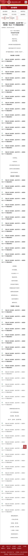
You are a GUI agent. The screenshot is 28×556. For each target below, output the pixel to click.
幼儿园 (14, 546)
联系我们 (19, 548)
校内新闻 (12, 18)
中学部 (24, 546)
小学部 (19, 546)
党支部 (8, 548)
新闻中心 (3, 548)
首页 (4, 18)
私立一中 (9, 546)
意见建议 (14, 548)
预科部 (7, 18)
